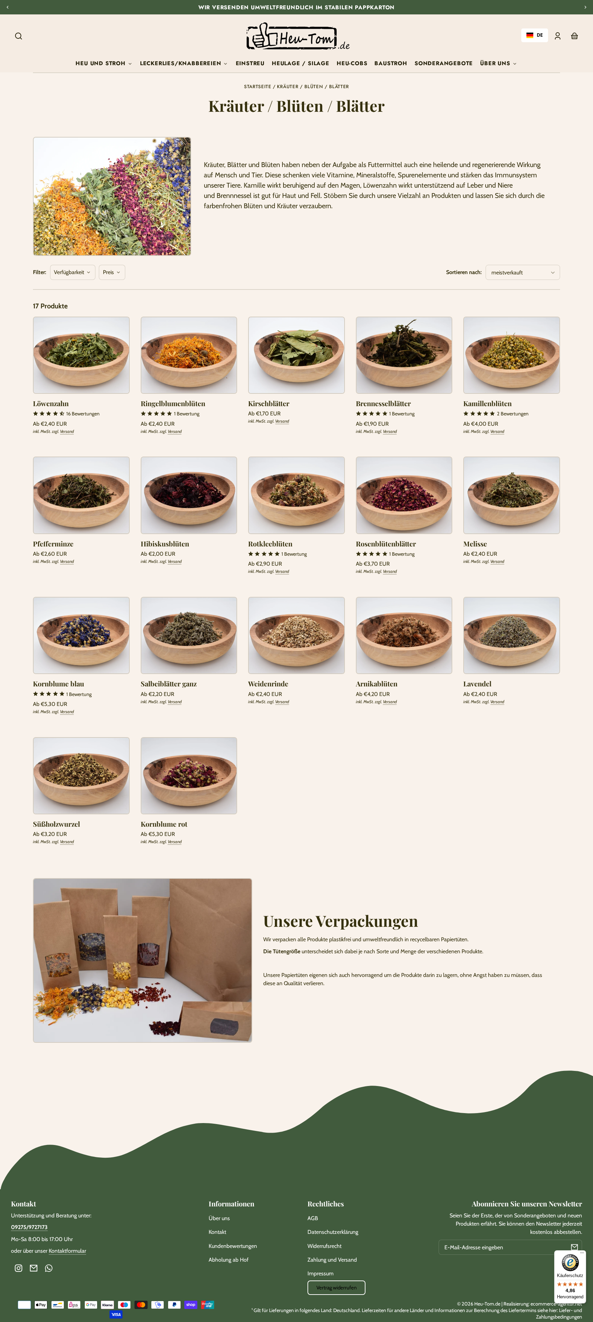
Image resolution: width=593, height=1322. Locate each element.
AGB (312, 1218)
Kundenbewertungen (233, 1246)
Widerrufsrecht (324, 1246)
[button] (18, 36)
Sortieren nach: (464, 272)
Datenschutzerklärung (332, 1232)
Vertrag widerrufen (336, 1288)
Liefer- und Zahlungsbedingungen (559, 1313)
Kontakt (217, 1232)
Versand (67, 431)
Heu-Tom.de (487, 1304)
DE (540, 35)
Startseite (257, 87)
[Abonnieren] (574, 1247)
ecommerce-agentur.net (556, 1304)
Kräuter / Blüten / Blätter (313, 87)
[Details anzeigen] (81, 355)
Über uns (219, 1218)
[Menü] (582, 1254)
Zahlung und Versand (332, 1259)
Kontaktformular (67, 1251)
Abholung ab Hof (228, 1259)
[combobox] (534, 35)
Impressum (320, 1273)
